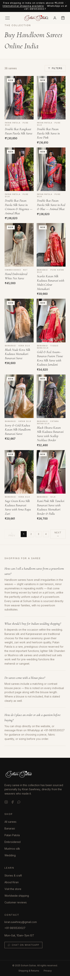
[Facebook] (12, 802)
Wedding (10, 855)
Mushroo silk (12, 848)
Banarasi (9, 828)
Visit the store (12, 888)
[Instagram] (6, 802)
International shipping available (23, 5)
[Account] (54, 18)
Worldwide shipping (16, 895)
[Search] (46, 17)
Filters (57, 68)
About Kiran (11, 882)
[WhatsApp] (19, 802)
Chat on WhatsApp (25, 945)
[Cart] (63, 18)
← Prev (12, 534)
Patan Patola (12, 835)
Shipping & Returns (28, 970)
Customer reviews (15, 902)
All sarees (10, 821)
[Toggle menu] (7, 18)
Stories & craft (13, 875)
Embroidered (12, 841)
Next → (58, 534)
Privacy (48, 970)
